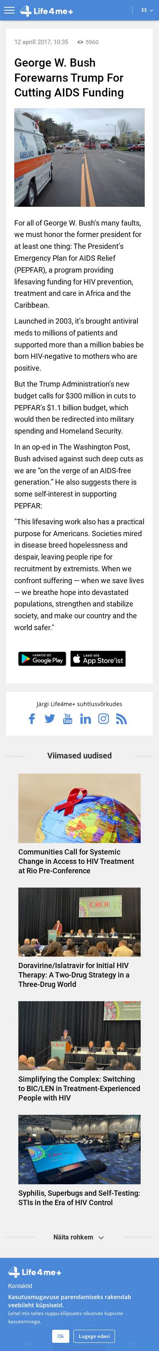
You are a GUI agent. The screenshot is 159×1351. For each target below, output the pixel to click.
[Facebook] (31, 720)
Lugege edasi (94, 1336)
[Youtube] (67, 720)
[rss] (121, 720)
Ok (60, 1336)
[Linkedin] (85, 720)
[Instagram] (103, 720)
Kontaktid (20, 1286)
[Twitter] (49, 720)
